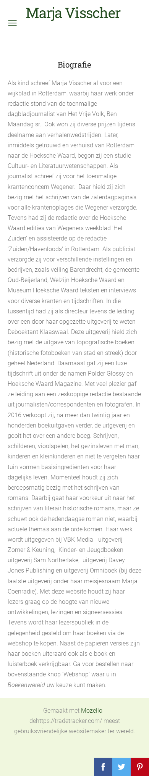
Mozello (91, 710)
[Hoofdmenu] (12, 23)
